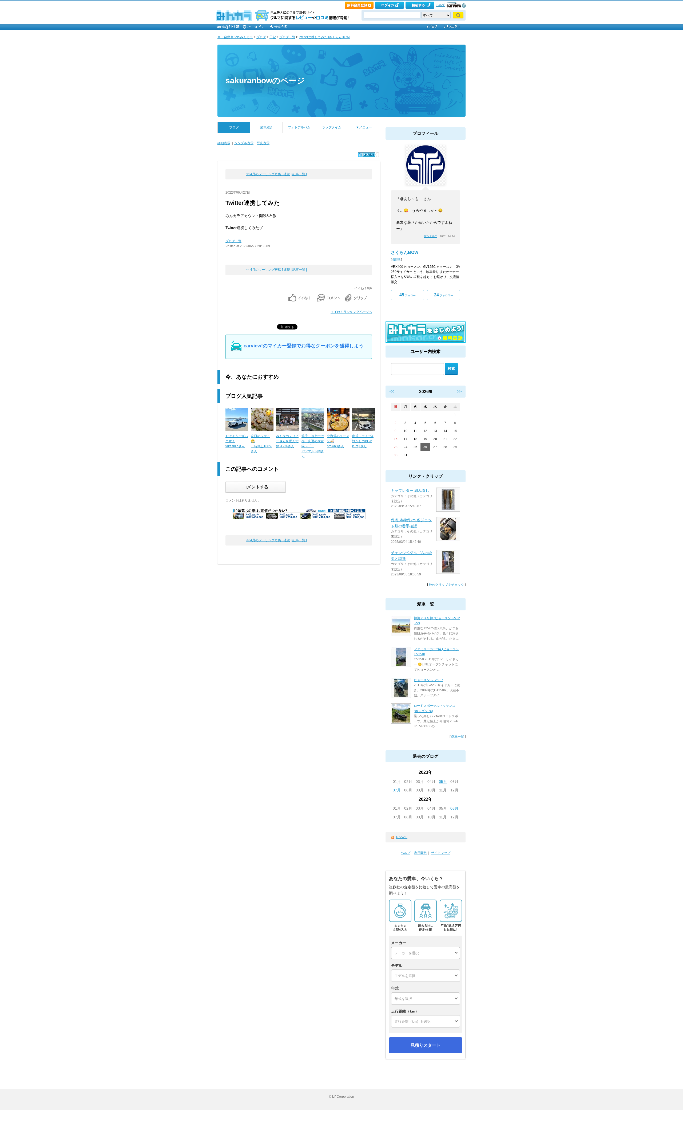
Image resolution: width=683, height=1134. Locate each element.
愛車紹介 (266, 127)
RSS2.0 (401, 837)
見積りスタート (425, 1045)
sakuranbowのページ (265, 80)
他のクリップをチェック (446, 585)
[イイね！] (366, 154)
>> (459, 391)
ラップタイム (331, 127)
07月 (397, 790)
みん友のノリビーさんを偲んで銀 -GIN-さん (287, 441)
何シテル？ (430, 236)
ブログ (261, 37)
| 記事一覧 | (299, 174)
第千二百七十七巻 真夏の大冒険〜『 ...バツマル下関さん (312, 446)
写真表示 (263, 143)
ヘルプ (440, 5)
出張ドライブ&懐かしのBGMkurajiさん (363, 441)
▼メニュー (364, 127)
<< (392, 391)
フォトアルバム (299, 127)
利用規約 (420, 853)
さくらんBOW (404, 252)
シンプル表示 (243, 143)
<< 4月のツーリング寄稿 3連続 (268, 174)
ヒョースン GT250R (428, 680)
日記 (272, 37)
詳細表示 (223, 143)
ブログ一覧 (287, 37)
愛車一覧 (457, 737)
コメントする (255, 487)
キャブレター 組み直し (410, 490)
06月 (454, 808)
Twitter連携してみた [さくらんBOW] (324, 37)
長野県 (396, 259)
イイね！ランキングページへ (351, 312)
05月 (443, 781)
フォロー (407, 295)
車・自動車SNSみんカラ (235, 37)
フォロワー (443, 295)
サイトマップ (440, 853)
